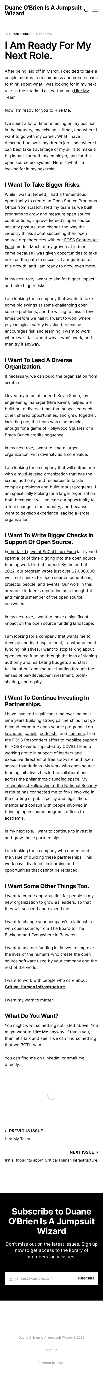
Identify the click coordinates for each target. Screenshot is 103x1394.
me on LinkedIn (44, 1058)
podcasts (48, 733)
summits (77, 733)
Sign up (51, 1350)
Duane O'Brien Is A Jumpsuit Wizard (43, 10)
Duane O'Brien (20, 34)
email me (75, 1058)
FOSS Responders (29, 740)
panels (31, 733)
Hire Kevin (58, 402)
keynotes (13, 733)
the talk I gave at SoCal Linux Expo (42, 551)
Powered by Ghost (52, 1363)
